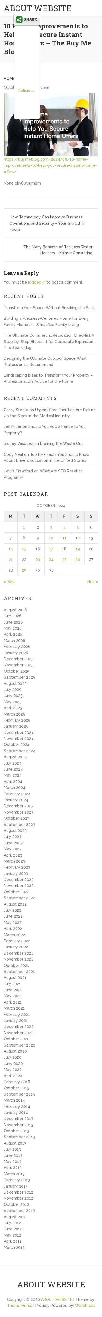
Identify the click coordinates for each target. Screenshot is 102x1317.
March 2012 (14, 1247)
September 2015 (19, 1094)
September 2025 (19, 677)
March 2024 (14, 787)
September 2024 (19, 751)
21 (11, 559)
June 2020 (13, 1063)
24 (51, 559)
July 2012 (12, 1223)
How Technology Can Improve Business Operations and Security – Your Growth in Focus (47, 223)
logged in (36, 282)
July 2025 (12, 689)
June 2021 (13, 990)
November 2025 (18, 665)
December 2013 (18, 1118)
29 (24, 570)
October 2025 (16, 671)
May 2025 (12, 702)
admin (43, 87)
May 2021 (12, 996)
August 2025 (15, 683)
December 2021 (18, 953)
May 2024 (13, 775)
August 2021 (15, 977)
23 (38, 559)
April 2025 (13, 708)
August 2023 (15, 830)
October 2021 (16, 965)
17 (51, 549)
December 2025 (18, 659)
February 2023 (17, 867)
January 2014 (16, 1112)
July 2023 (12, 836)
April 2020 (13, 1076)
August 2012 (15, 1217)
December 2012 (18, 1192)
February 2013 (17, 1180)
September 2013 (19, 1137)
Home (9, 78)
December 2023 (18, 806)
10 (51, 538)
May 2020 (13, 1069)
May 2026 (13, 628)
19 (78, 549)
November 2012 (18, 1198)
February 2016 (17, 1082)
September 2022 (19, 898)
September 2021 (19, 971)
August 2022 (15, 904)
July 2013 (12, 1149)
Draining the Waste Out (61, 443)
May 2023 (12, 849)
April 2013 (13, 1167)
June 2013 (13, 1155)
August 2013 (15, 1143)
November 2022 (18, 885)
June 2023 (13, 843)
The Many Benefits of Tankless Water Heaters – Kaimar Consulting (57, 250)
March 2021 (14, 1008)
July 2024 (12, 763)
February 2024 (17, 794)
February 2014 (17, 1106)
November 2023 (18, 812)
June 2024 (13, 769)
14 (10, 549)
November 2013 (18, 1125)
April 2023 (13, 855)
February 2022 (17, 941)
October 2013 (16, 1131)
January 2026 (16, 653)
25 (64, 559)
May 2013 (12, 1161)
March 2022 (14, 935)
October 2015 (16, 1088)
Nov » (92, 582)
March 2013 (14, 1174)
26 (77, 559)
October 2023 (16, 818)
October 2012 (16, 1204)
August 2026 (15, 610)
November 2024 (19, 738)
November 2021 (18, 959)
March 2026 (14, 640)
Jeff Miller (12, 426)
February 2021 (17, 1014)
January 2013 (16, 1186)
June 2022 (13, 916)
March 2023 (14, 861)
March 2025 (14, 714)
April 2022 (13, 928)
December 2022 (18, 879)
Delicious (26, 90)
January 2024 (16, 800)
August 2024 (15, 757)
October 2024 (17, 744)
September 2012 (19, 1210)
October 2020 (17, 1039)
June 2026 (13, 622)
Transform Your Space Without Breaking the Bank (49, 308)
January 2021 (16, 1020)
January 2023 (16, 873)
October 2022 (16, 892)
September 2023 (19, 824)
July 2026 (12, 616)
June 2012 (13, 1229)
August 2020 (15, 1051)
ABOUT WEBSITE (38, 8)
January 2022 (16, 947)
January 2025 (16, 726)
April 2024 (13, 781)
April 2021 (13, 1002)
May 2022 (12, 922)
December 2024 (19, 732)
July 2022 (12, 910)
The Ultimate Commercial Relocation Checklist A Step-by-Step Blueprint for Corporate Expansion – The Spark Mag (50, 341)
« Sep (9, 582)
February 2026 (17, 646)
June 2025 (13, 695)
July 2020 (12, 1057)
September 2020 (19, 1045)
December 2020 (19, 1026)
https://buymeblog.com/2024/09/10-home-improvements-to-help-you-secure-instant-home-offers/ (50, 165)
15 (24, 549)
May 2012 (12, 1235)
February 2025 (17, 720)
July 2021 (12, 984)
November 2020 (19, 1033)
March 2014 (14, 1100)
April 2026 (13, 634)
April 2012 (13, 1241)
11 (64, 538)
